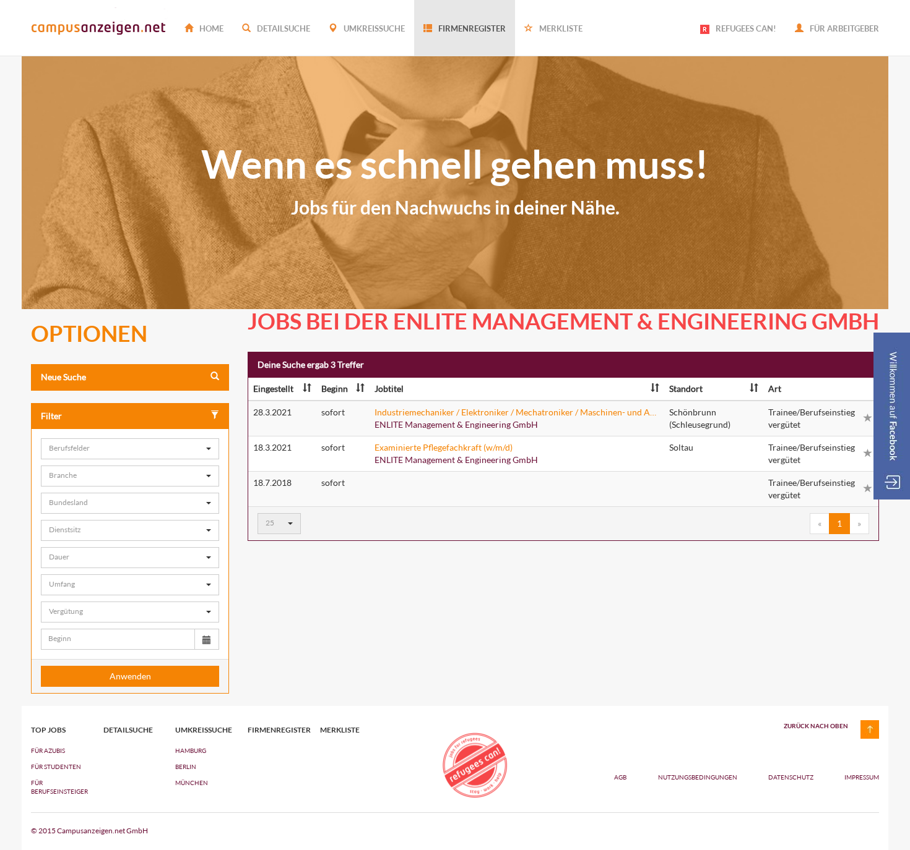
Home (210, 28)
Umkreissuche (373, 28)
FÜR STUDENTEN (56, 766)
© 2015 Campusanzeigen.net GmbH (89, 830)
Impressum (861, 777)
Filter (51, 415)
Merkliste (560, 28)
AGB (620, 777)
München (191, 782)
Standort (686, 388)
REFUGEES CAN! (746, 28)
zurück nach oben (816, 725)
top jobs (48, 730)
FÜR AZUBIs (48, 750)
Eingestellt (273, 388)
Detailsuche (282, 28)
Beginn (334, 388)
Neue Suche (63, 377)
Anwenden (130, 676)
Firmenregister (471, 28)
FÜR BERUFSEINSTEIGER (58, 787)
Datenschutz (791, 777)
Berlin (185, 766)
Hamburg (190, 750)
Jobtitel (389, 388)
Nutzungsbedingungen (698, 777)
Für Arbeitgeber (843, 28)
